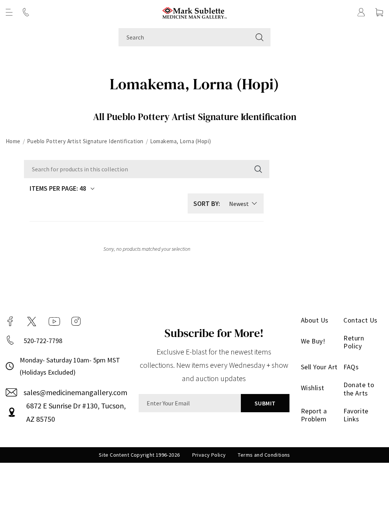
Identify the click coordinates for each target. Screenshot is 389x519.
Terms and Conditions (264, 454)
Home (13, 141)
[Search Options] (257, 169)
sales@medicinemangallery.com (75, 392)
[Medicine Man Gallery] (194, 12)
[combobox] (184, 37)
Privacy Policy (209, 454)
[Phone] (26, 12)
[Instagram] (76, 321)
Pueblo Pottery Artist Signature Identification (85, 141)
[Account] (361, 12)
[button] (9, 12)
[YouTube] (54, 321)
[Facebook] (10, 321)
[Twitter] (31, 321)
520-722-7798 (43, 340)
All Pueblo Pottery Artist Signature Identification (194, 116)
